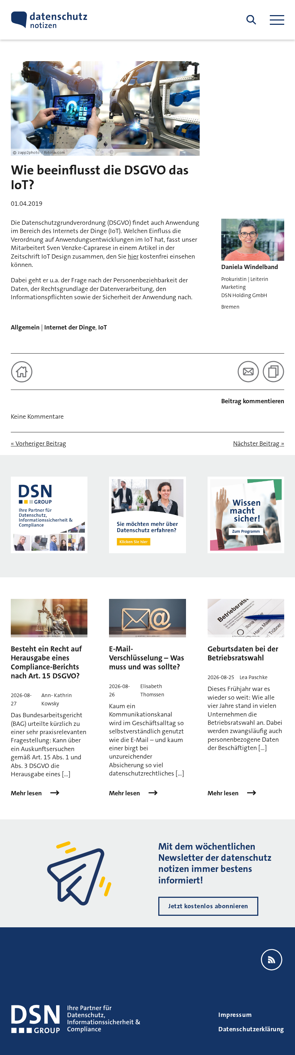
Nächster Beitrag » (258, 444)
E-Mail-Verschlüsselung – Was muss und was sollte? (146, 658)
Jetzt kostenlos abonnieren (208, 906)
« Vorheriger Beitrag (38, 444)
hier (133, 256)
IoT (102, 327)
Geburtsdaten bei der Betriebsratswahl (243, 653)
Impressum (235, 1014)
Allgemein (25, 327)
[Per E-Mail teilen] (248, 371)
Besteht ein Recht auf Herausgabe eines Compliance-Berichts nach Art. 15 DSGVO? (46, 662)
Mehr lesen (27, 793)
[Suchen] (251, 20)
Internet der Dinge (69, 327)
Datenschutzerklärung (251, 1029)
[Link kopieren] (273, 371)
